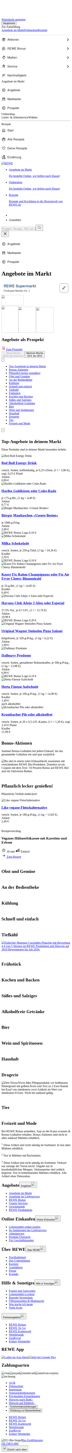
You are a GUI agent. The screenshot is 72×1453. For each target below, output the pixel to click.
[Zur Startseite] (14, 7)
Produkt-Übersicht (19, 1237)
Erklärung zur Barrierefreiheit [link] (25, 1410)
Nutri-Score (16, 1307)
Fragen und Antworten (22, 1290)
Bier (11, 406)
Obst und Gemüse (19, 376)
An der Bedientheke (20, 379)
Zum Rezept (13, 856)
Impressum (15, 1389)
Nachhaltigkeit (17, 1257)
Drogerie (14, 416)
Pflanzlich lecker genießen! (24, 373)
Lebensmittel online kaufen (24, 1226)
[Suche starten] (39, 228)
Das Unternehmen (19, 1260)
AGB (12, 1382)
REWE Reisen (17, 1324)
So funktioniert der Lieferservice (28, 1230)
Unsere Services (18, 1203)
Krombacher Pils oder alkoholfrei (26, 714)
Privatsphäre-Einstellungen (24, 1396)
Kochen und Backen (21, 396)
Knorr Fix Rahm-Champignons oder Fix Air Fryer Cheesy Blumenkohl (35, 576)
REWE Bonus (17, 1199)
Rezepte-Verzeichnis (21, 1297)
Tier (11, 420)
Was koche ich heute (21, 1304)
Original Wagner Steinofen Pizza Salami (31, 631)
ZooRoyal (15, 1338)
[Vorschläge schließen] (5, 234)
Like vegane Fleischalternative (24, 807)
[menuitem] (36, 39)
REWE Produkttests (20, 1210)
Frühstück (14, 393)
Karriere (13, 1264)
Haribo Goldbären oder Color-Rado (28, 491)
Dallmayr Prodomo (16, 655)
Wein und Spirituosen (21, 410)
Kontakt (13, 1274)
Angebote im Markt (20, 1193)
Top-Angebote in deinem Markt (27, 366)
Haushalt (14, 413)
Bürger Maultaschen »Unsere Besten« (29, 515)
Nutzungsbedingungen (22, 1392)
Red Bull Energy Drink (19, 463)
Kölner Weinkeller (19, 1341)
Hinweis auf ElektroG (22, 1403)
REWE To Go (17, 1328)
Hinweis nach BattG (21, 1399)
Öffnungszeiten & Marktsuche (26, 1301)
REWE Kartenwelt (20, 1331)
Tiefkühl (14, 389)
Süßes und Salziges (20, 399)
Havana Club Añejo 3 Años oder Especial (32, 603)
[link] (40, 173)
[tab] (13, 354)
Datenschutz (16, 1386)
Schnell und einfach (20, 386)
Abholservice (16, 1233)
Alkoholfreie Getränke (22, 403)
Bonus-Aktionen (18, 369)
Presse (12, 1270)
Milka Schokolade (15, 543)
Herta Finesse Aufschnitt (19, 687)
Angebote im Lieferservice (24, 1196)
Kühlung (14, 383)
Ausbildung (16, 1267)
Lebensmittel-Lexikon (22, 1294)
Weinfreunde (16, 1334)
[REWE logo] (7, 163)
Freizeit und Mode (19, 423)
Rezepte (36, 199)
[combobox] (18, 229)
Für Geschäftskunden (21, 1240)
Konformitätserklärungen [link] (23, 1406)
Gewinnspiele (17, 1206)
